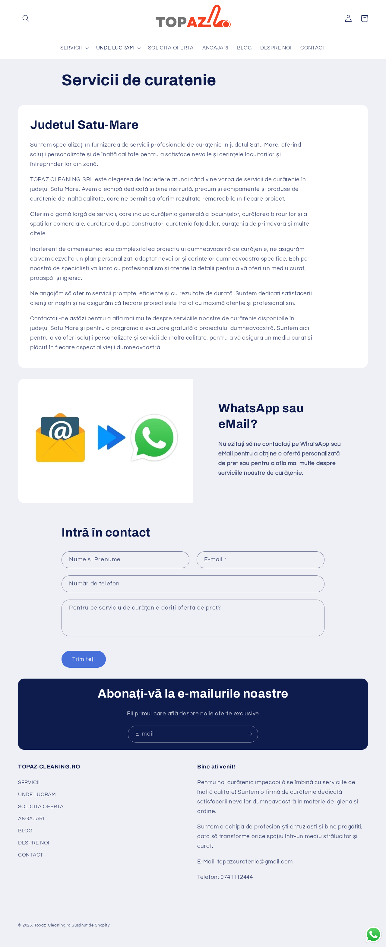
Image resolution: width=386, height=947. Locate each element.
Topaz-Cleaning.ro (52, 925)
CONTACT (30, 855)
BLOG (25, 831)
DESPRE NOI (33, 843)
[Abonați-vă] (250, 734)
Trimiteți (83, 659)
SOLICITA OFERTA (41, 807)
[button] (26, 19)
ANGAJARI (31, 819)
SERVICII (29, 783)
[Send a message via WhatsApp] (373, 934)
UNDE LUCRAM (37, 795)
